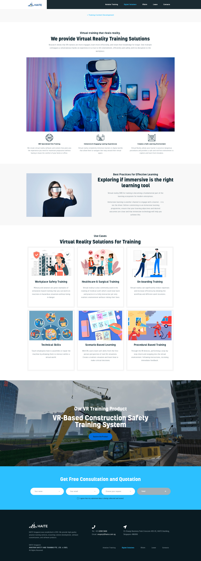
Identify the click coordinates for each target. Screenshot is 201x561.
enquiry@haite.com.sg (106, 534)
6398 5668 (103, 531)
